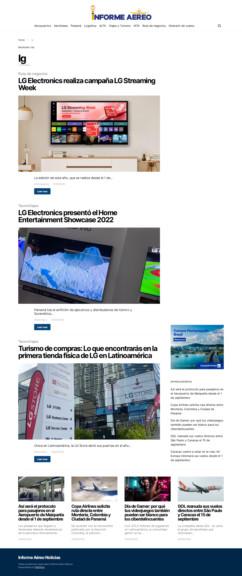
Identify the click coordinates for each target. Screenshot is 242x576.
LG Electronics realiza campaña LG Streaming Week (86, 84)
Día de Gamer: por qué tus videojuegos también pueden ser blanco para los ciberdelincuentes (197, 425)
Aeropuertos (42, 25)
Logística (90, 25)
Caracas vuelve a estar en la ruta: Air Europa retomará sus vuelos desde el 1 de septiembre (197, 456)
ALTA (102, 25)
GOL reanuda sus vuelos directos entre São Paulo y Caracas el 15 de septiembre (197, 440)
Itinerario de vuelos (181, 25)
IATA (137, 25)
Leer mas (42, 191)
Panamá (76, 25)
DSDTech (40, 567)
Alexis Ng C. (41, 319)
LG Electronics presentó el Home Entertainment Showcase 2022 (67, 216)
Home (21, 39)
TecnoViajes (28, 206)
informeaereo (41, 184)
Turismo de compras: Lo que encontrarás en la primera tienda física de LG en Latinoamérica (87, 352)
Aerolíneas (61, 25)
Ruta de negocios (154, 25)
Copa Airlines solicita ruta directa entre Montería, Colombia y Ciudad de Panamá (197, 409)
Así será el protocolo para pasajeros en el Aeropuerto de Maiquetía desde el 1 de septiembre (197, 393)
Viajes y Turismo (120, 25)
